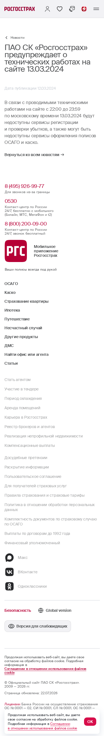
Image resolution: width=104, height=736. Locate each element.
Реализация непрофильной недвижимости (43, 436)
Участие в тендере (21, 389)
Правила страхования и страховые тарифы (44, 495)
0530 (11, 201)
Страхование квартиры (26, 301)
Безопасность (17, 610)
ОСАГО (11, 283)
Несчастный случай (23, 327)
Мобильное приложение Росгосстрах (46, 251)
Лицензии (12, 704)
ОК (90, 721)
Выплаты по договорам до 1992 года (37, 533)
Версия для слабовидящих (41, 626)
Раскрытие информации (26, 467)
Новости (17, 38)
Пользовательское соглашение (32, 476)
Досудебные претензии (25, 457)
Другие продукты (21, 336)
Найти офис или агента (26, 354)
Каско (10, 292)
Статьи (10, 363)
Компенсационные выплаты (29, 445)
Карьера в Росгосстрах (25, 417)
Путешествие (17, 319)
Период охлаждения (23, 398)
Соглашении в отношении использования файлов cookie (45, 671)
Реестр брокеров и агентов (29, 426)
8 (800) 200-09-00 (26, 224)
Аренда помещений (22, 407)
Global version (58, 610)
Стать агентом (17, 379)
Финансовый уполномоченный (32, 542)
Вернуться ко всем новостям (31, 154)
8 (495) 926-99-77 (24, 186)
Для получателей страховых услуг (35, 485)
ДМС (9, 345)
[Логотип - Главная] (19, 9)
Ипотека (12, 310)
